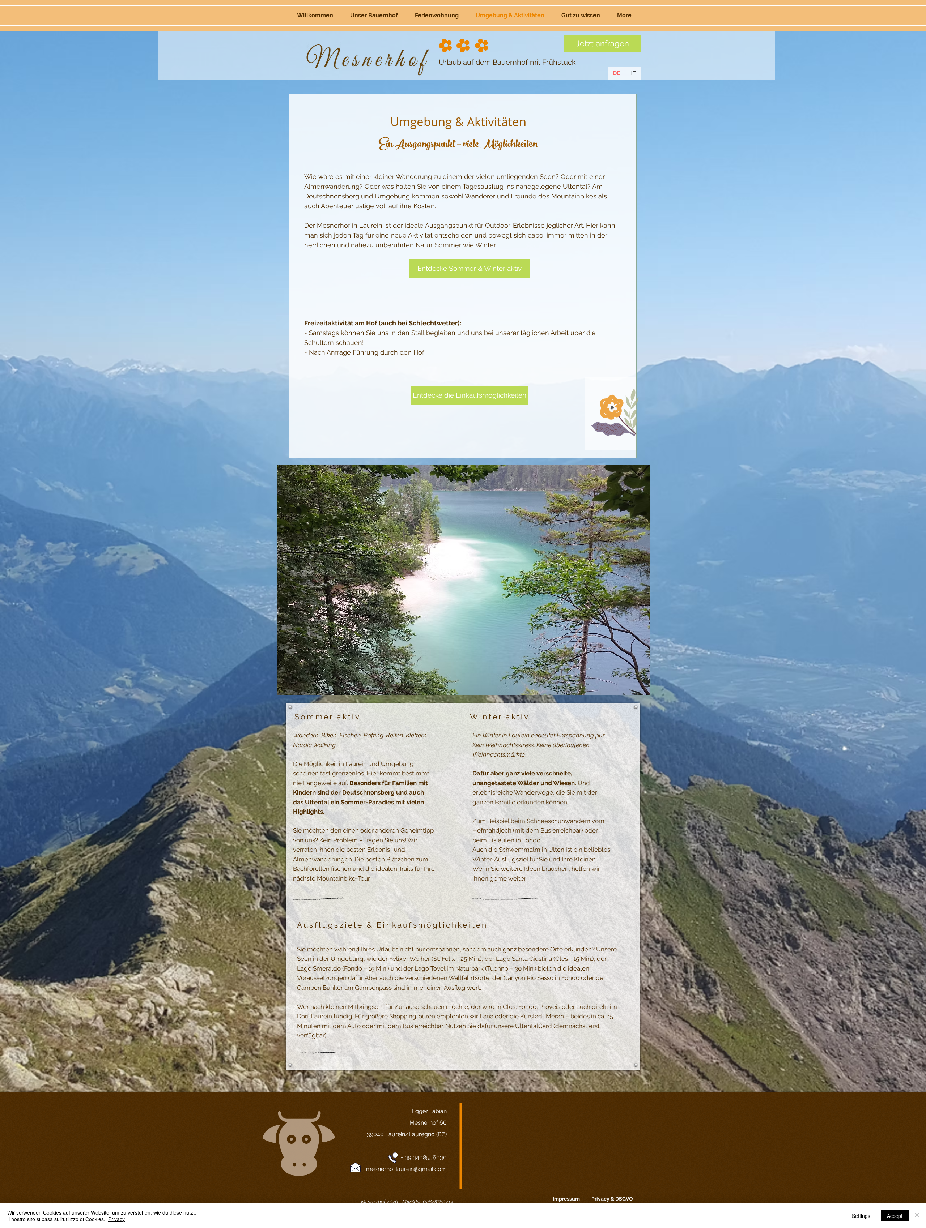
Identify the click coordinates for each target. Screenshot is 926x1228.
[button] (463, 580)
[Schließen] (917, 1215)
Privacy (116, 1219)
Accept (894, 1215)
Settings (861, 1215)
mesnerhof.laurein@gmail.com (406, 1168)
